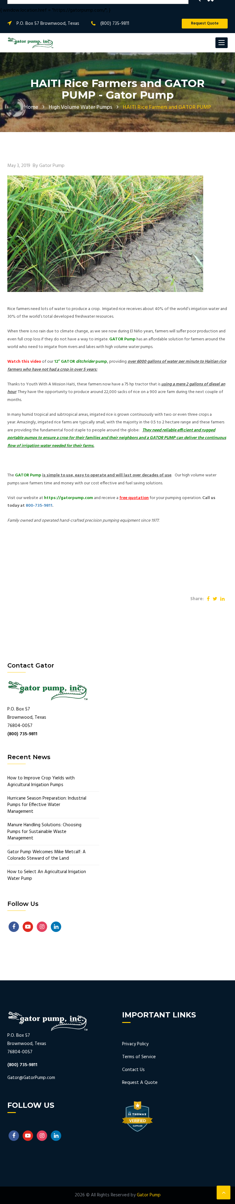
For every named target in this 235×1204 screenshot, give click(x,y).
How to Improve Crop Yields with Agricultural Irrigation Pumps (41, 781)
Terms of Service (139, 1057)
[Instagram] (42, 927)
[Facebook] (14, 927)
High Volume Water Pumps (80, 107)
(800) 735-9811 (114, 23)
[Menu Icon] (221, 42)
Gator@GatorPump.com (31, 1077)
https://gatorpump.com (68, 498)
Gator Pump (149, 1195)
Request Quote (204, 23)
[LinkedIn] (56, 927)
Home (31, 107)
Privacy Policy (135, 1044)
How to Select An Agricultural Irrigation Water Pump (46, 875)
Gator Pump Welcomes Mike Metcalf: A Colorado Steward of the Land (46, 855)
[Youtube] (28, 927)
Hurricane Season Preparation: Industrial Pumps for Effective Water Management (46, 805)
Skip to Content (25, 8)
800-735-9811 (39, 505)
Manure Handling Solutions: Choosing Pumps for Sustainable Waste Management (44, 832)
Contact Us (133, 1069)
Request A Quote (140, 1082)
